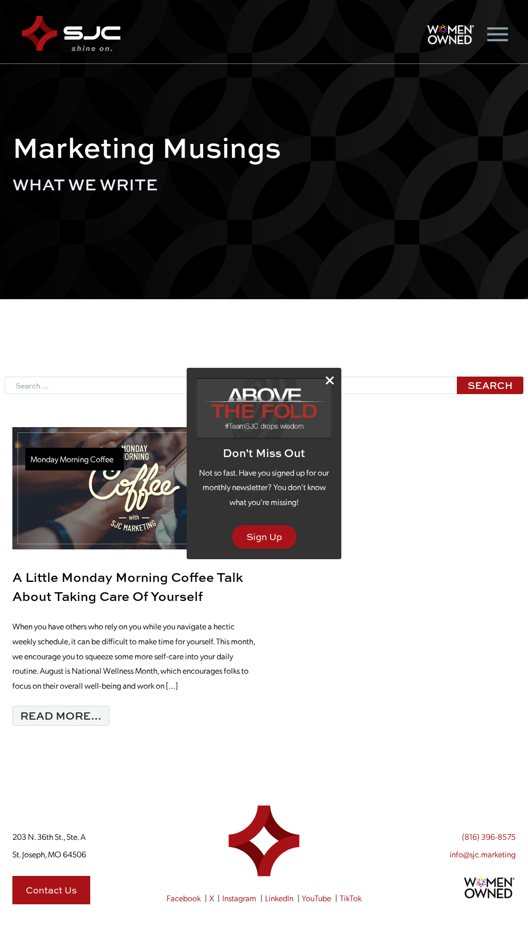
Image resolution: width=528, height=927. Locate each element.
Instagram (239, 897)
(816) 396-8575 (489, 836)
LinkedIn (279, 897)
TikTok (350, 897)
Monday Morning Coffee (71, 458)
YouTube (316, 897)
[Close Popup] (329, 380)
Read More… (64, 715)
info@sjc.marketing (483, 854)
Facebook (184, 897)
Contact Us (51, 890)
